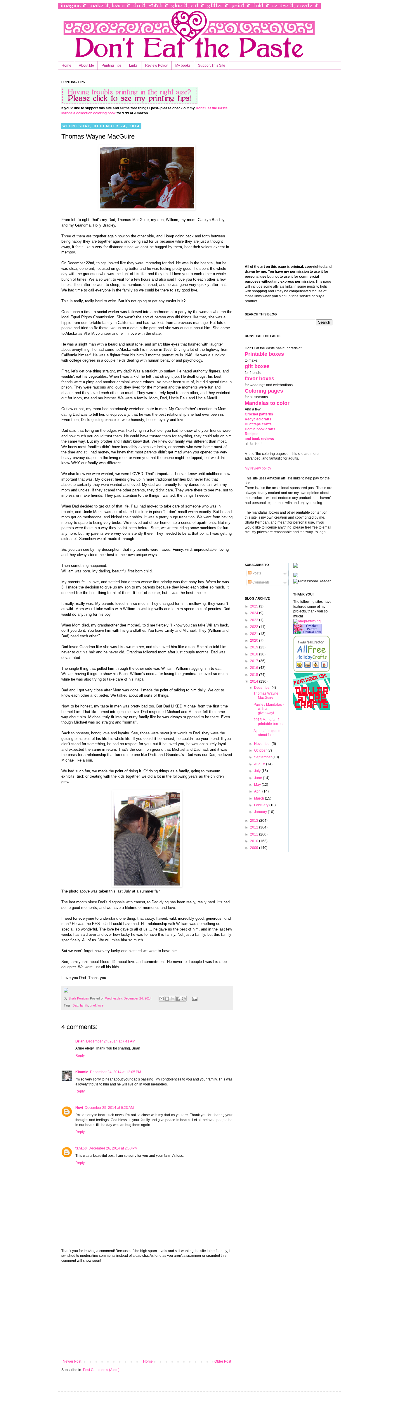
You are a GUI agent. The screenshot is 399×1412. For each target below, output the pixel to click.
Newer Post (72, 1361)
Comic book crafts (260, 429)
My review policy (258, 468)
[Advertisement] (147, 1311)
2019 (254, 647)
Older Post (222, 1361)
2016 (254, 668)
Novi (79, 1108)
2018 (254, 654)
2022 (254, 627)
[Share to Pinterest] (184, 999)
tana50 (81, 1148)
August (260, 764)
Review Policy (156, 65)
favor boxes (259, 379)
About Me (86, 65)
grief (93, 1005)
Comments (260, 582)
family (84, 1005)
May (258, 785)
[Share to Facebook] (178, 999)
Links (133, 65)
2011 (254, 834)
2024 (254, 613)
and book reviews (259, 439)
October (261, 750)
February (261, 805)
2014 (254, 681)
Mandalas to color (267, 403)
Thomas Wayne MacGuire (266, 695)
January (261, 812)
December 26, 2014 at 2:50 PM (113, 1148)
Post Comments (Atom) (101, 1370)
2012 (254, 827)
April (258, 791)
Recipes (252, 434)
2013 (254, 821)
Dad (75, 1005)
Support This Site (211, 65)
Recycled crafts (258, 419)
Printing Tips (112, 65)
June (258, 778)
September (263, 757)
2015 (254, 675)
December (263, 688)
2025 (254, 606)
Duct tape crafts (258, 424)
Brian (79, 1041)
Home (66, 65)
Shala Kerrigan (79, 998)
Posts (256, 573)
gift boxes (257, 366)
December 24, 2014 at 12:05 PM (115, 1072)
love (100, 1005)
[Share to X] (173, 999)
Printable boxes (264, 354)
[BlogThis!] (167, 999)
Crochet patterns (259, 414)
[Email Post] (193, 998)
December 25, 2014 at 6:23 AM (109, 1108)
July (257, 771)
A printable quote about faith (267, 733)
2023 (254, 620)
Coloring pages (264, 391)
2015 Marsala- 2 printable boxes (268, 722)
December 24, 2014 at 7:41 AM (110, 1041)
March (259, 798)
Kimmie (81, 1072)
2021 (254, 634)
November (263, 744)
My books (182, 65)
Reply (80, 1056)
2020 (254, 640)
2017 (254, 661)
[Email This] (161, 999)
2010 (254, 841)
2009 (254, 848)
